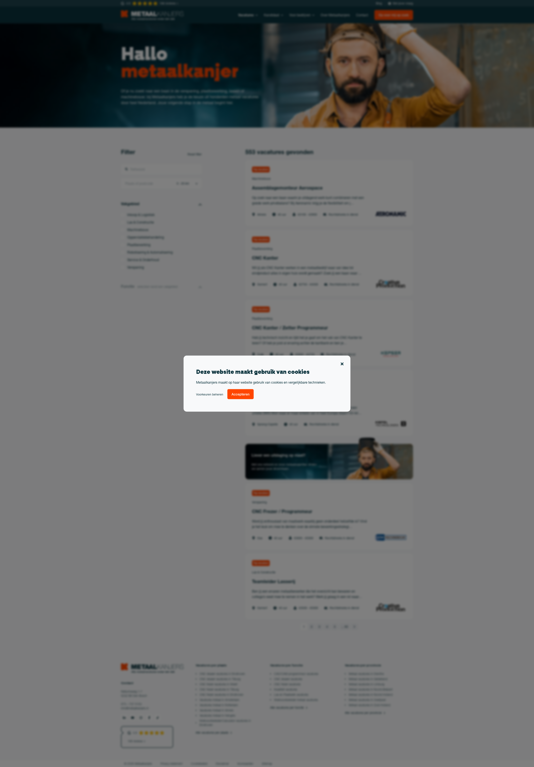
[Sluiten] (342, 364)
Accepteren (240, 394)
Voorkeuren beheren (209, 394)
